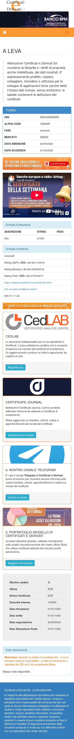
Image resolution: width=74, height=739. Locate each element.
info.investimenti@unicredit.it (20, 289)
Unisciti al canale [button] (17, 497)
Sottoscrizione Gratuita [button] (21, 435)
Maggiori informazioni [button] (20, 563)
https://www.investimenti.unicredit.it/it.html (27, 282)
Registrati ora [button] (15, 367)
